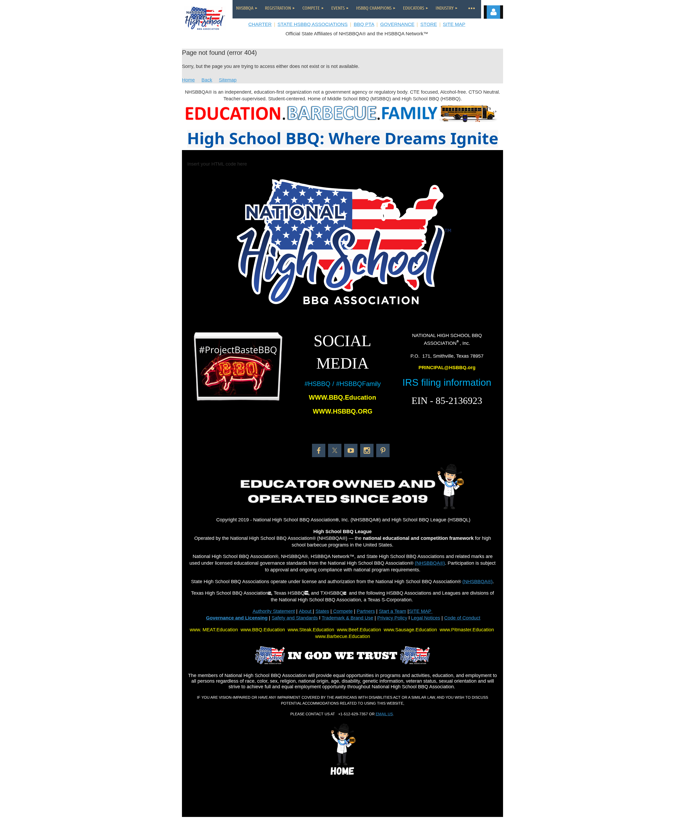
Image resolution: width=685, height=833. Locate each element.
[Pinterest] (383, 450)
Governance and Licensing (237, 618)
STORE (428, 24)
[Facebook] (318, 450)
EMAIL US (384, 714)
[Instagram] (367, 450)
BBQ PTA (364, 24)
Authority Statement (274, 611)
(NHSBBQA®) (430, 563)
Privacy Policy (392, 618)
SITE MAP (454, 24)
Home (188, 80)
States (322, 611)
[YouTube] (350, 450)
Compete (342, 611)
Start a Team (392, 611)
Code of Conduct (462, 618)
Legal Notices (425, 618)
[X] (334, 450)
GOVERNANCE (397, 24)
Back (206, 80)
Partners (366, 611)
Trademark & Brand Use (347, 618)
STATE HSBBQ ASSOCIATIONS (312, 24)
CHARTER (260, 24)
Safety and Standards (295, 618)
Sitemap (228, 80)
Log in (493, 12)
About (306, 611)
